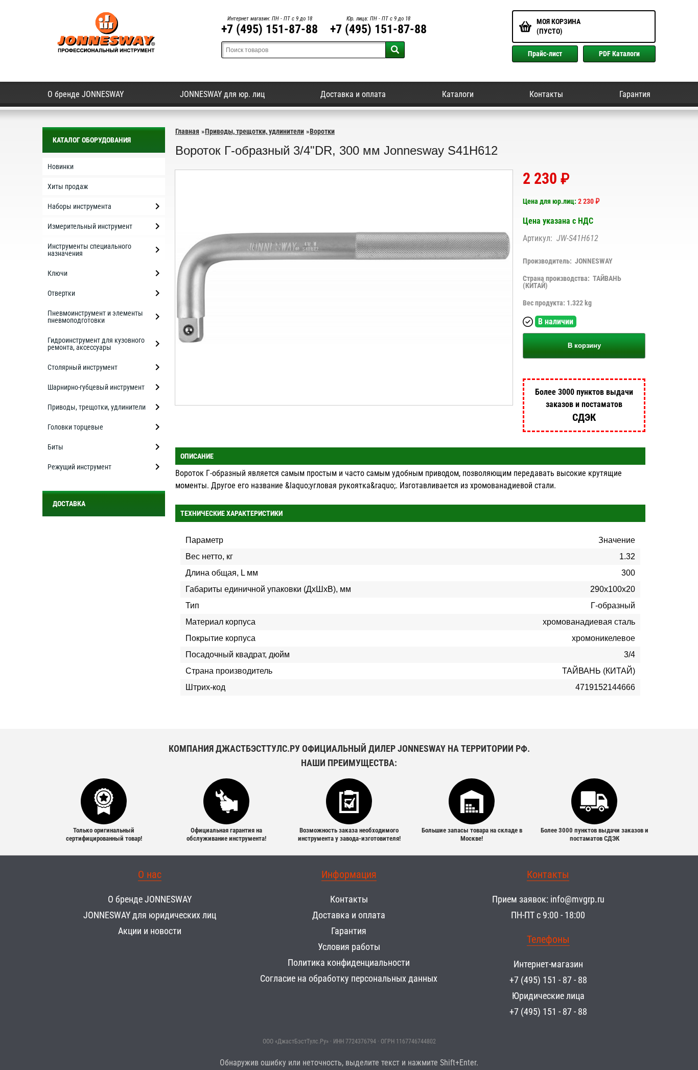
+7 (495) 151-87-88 (269, 29)
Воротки (322, 131)
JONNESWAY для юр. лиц (222, 94)
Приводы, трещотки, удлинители (254, 131)
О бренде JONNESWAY (86, 94)
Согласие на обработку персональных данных (348, 978)
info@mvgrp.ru (577, 899)
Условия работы (349, 946)
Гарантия (634, 94)
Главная (187, 131)
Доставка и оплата (353, 94)
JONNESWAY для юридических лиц (149, 915)
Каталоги (458, 94)
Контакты (546, 94)
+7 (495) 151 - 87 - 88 (548, 979)
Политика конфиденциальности (349, 962)
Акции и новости (149, 930)
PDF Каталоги (619, 54)
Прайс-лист (545, 54)
